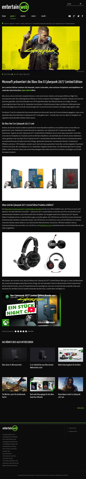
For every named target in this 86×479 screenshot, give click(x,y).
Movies (23, 16)
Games (12, 16)
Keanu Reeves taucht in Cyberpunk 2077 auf (69, 395)
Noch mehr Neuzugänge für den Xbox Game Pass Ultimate (42, 395)
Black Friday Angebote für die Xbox (69, 364)
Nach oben (80, 408)
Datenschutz (73, 431)
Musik (43, 16)
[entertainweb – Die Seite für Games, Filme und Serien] (15, 7)
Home (4, 16)
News (17, 24)
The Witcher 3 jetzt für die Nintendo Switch (13, 395)
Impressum (72, 428)
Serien (33, 16)
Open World (26, 90)
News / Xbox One (26, 24)
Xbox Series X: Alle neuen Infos (12, 364)
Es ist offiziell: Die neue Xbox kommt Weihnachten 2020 (41, 366)
